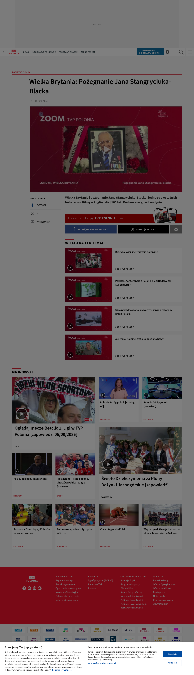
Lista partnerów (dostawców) (102, 663)
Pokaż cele (172, 663)
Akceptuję (172, 654)
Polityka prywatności (62, 670)
